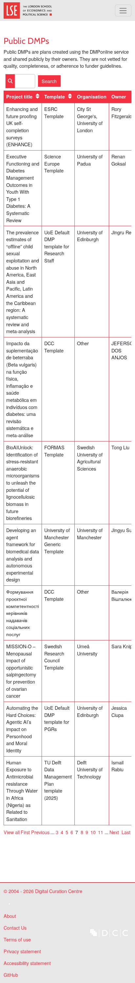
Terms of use (17, 939)
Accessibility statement (27, 962)
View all (12, 832)
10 (93, 832)
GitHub (11, 976)
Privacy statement (22, 951)
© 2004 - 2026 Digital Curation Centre (43, 892)
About (10, 915)
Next (114, 832)
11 (100, 832)
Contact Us (15, 927)
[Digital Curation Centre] (109, 932)
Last (126, 832)
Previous (40, 832)
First (25, 832)
